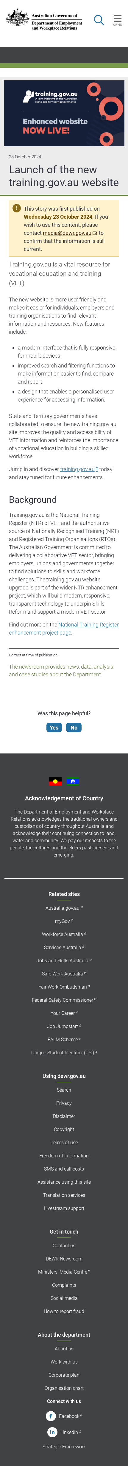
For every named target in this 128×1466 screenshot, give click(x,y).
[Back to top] (115, 1453)
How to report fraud (64, 1311)
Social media (64, 1298)
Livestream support (64, 1208)
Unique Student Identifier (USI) (62, 1053)
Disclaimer (64, 1116)
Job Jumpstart (62, 1026)
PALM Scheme (63, 1039)
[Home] (40, 19)
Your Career (63, 1013)
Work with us (64, 1362)
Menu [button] (117, 25)
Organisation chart (64, 1388)
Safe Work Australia (62, 974)
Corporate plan (64, 1375)
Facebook (69, 1416)
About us (64, 1349)
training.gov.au (77, 469)
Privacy (64, 1103)
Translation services (64, 1195)
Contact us (64, 1246)
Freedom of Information (64, 1156)
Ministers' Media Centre (62, 1272)
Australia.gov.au (62, 908)
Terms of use (64, 1142)
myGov (62, 921)
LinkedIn (69, 1432)
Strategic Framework (64, 1447)
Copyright (64, 1129)
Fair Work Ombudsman (62, 987)
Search (64, 1090)
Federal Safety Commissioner (62, 1000)
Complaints (64, 1285)
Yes (54, 727)
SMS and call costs (64, 1169)
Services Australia (62, 947)
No (74, 727)
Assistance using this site (64, 1182)
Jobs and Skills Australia (62, 960)
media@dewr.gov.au (67, 233)
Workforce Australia (62, 934)
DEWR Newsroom (64, 1259)
